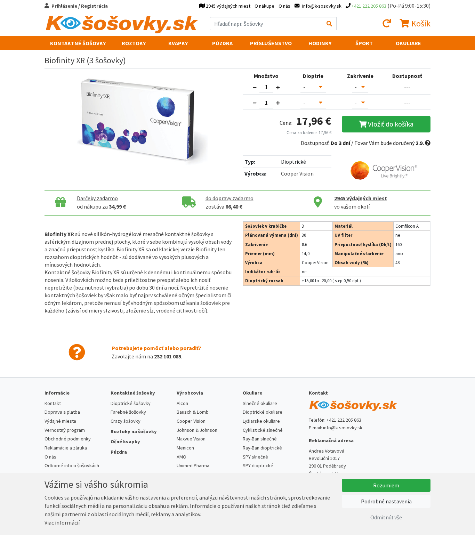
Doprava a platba (62, 412)
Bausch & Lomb (193, 412)
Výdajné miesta (60, 421)
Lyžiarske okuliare (261, 421)
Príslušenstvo (271, 43)
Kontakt (53, 403)
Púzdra (222, 43)
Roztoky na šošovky (134, 431)
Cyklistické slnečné (263, 430)
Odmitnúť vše (386, 517)
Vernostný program (65, 430)
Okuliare (408, 43)
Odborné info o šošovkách (72, 465)
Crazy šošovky (125, 421)
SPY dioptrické (258, 465)
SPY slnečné (255, 457)
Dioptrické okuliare (262, 412)
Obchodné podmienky (68, 439)
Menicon (185, 448)
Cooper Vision (297, 173)
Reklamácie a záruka (66, 448)
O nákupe (264, 6)
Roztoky (134, 43)
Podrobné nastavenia (386, 501)
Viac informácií (62, 522)
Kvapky (178, 43)
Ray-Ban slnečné (260, 439)
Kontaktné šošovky (78, 43)
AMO (181, 457)
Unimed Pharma (193, 465)
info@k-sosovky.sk (342, 427)
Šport (364, 43)
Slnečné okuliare (260, 403)
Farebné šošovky (128, 412)
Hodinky (319, 43)
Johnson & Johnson (197, 430)
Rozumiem (386, 485)
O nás (284, 6)
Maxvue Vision (191, 439)
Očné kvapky (125, 441)
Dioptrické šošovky (131, 403)
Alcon (182, 403)
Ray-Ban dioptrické (262, 448)
